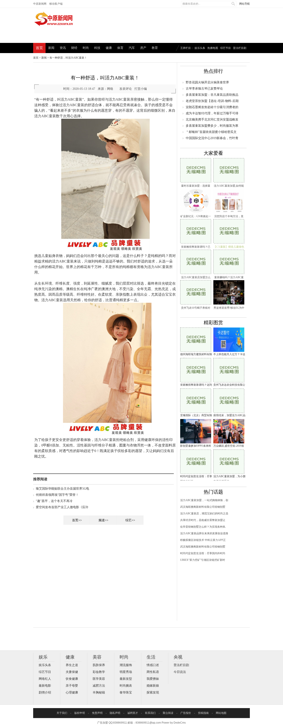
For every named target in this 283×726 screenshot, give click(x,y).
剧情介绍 (45, 692)
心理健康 (72, 692)
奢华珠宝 (126, 692)
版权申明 (79, 713)
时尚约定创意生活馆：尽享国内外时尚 (202, 553)
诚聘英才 (132, 713)
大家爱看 (213, 153)
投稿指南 (203, 713)
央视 (178, 657)
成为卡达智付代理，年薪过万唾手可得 (212, 113)
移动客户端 (56, 3)
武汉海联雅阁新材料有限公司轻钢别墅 (202, 506)
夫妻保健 (72, 672)
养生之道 (72, 665)
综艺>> (130, 520)
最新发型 (126, 678)
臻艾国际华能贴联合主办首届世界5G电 (62, 488)
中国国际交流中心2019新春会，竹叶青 (212, 138)
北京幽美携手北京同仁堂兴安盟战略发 (212, 119)
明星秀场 (126, 672)
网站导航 (244, 3)
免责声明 (97, 713)
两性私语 (153, 672)
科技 (97, 48)
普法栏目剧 (239, 48)
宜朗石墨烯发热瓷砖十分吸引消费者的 (212, 107)
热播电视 (212, 48)
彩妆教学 (99, 672)
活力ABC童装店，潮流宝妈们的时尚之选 (204, 513)
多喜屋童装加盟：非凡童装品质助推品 (212, 94)
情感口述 (153, 665)
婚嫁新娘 (153, 685)
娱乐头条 (200, 48)
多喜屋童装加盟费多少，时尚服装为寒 (212, 125)
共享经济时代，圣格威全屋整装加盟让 (202, 520)
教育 (155, 48)
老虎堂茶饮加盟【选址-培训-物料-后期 (212, 101)
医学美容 (99, 678)
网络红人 (45, 678)
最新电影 (45, 685)
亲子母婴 (72, 685)
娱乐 (43, 657)
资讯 (63, 48)
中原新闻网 (39, 3)
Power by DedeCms (174, 722)
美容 (97, 657)
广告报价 (185, 713)
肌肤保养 (99, 665)
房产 (143, 48)
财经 (74, 48)
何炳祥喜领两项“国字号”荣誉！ (57, 494)
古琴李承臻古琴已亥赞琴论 (204, 88)
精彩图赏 (213, 322)
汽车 (132, 48)
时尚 (86, 48)
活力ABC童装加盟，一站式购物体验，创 (204, 500)
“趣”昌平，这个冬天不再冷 (54, 501)
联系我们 (150, 713)
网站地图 (221, 713)
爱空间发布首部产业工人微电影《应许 (62, 507)
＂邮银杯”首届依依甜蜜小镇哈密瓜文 (211, 132)
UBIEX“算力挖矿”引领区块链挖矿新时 (202, 559)
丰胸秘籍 (99, 692)
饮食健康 (72, 678)
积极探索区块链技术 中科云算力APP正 (203, 540)
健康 (109, 48)
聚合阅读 (168, 713)
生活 (151, 657)
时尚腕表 (126, 685)
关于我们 (62, 713)
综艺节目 (225, 48)
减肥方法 (99, 685)
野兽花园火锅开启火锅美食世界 (207, 82)
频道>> (103, 520)
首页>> (77, 520)
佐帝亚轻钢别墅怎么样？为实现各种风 (202, 526)
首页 (39, 48)
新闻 (51, 48)
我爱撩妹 (153, 678)
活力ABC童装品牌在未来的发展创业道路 (204, 533)
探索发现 (153, 692)
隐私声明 (115, 713)
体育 (120, 48)
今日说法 (180, 672)
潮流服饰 (126, 665)
